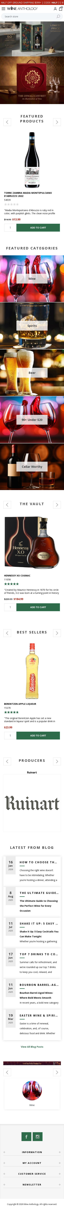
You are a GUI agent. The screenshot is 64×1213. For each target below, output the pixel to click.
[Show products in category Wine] (32, 1090)
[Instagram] (38, 1136)
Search (58, 16)
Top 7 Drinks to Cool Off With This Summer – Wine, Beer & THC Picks (39, 954)
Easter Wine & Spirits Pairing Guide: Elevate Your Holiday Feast (39, 1015)
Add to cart (38, 227)
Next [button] (57, 122)
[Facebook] (26, 1136)
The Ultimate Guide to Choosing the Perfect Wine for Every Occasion (39, 893)
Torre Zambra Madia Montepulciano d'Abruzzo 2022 (28, 194)
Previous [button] (7, 122)
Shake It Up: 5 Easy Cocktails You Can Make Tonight (39, 923)
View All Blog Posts (32, 1046)
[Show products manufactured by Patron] (32, 803)
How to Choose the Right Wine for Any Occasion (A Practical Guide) (39, 862)
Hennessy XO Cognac (17, 575)
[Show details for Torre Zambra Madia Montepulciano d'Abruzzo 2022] (32, 160)
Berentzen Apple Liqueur (20, 703)
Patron (32, 772)
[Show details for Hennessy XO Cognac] (32, 543)
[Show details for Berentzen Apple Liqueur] (32, 671)
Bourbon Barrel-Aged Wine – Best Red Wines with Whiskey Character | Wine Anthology (39, 985)
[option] (32, 181)
